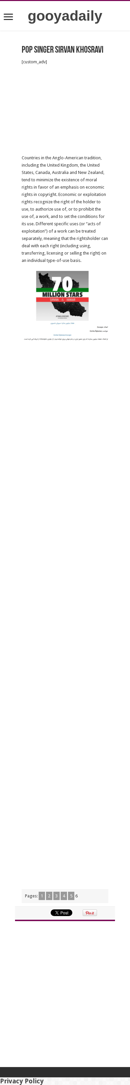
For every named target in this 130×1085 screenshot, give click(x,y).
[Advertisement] (65, 110)
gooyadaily (65, 16)
